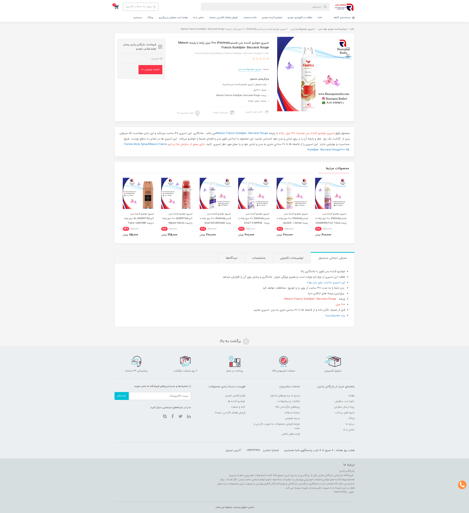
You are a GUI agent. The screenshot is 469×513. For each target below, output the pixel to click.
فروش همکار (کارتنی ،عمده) (230, 412)
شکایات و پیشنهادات (288, 401)
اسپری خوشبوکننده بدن (249, 69)
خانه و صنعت (250, 17)
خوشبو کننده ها (236, 401)
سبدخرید (137, 17)
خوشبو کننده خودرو (272, 17)
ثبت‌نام (121, 396)
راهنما (351, 395)
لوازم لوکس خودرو (235, 395)
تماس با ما (198, 17)
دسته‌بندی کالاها (342, 17)
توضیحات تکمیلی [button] (291, 258)
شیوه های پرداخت (344, 412)
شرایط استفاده (292, 412)
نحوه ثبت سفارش (344, 401)
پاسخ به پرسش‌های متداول (285, 395)
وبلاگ (150, 17)
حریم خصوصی (292, 418)
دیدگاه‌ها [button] (231, 258)
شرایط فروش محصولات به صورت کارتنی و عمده (277, 426)
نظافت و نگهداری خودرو (300, 17)
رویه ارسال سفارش (344, 407)
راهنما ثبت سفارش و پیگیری (173, 17)
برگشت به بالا (231, 341)
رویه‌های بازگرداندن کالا (287, 407)
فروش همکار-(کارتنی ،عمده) (223, 17)
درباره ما (350, 424)
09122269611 (253, 450)
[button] (119, 7)
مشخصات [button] (258, 258)
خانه (320, 17)
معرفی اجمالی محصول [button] (332, 258)
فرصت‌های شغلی (291, 434)
